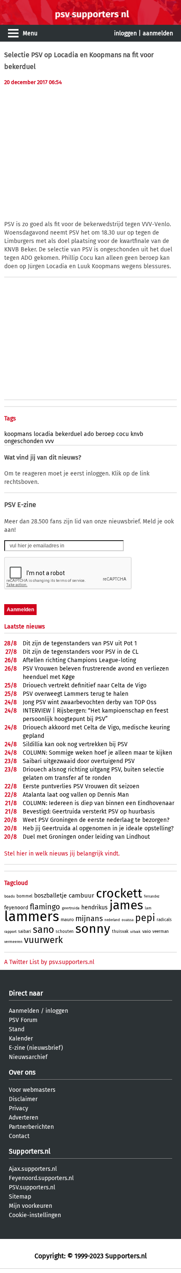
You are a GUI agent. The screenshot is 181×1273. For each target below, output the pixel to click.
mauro (67, 919)
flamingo (45, 906)
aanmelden (158, 33)
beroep (105, 434)
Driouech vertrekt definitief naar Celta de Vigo (84, 685)
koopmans (18, 434)
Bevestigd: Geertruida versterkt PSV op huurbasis (89, 811)
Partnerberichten (31, 1126)
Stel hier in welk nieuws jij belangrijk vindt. (62, 853)
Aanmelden (24, 1010)
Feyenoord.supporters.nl (41, 1178)
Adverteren (23, 1117)
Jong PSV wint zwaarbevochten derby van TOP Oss (90, 702)
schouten (65, 931)
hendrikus (94, 907)
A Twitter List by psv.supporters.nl (49, 962)
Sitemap (20, 1196)
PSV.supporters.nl (32, 1187)
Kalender (21, 1038)
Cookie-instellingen (35, 1215)
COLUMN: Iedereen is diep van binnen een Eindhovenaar (98, 803)
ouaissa (127, 920)
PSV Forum (23, 1020)
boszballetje (50, 895)
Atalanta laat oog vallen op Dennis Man (76, 794)
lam (148, 908)
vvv (49, 441)
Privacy (18, 1108)
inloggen (125, 33)
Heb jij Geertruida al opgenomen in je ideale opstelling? (98, 828)
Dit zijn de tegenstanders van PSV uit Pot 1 (80, 643)
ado (89, 434)
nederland (112, 920)
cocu (122, 434)
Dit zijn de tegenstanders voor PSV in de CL (80, 651)
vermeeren (13, 942)
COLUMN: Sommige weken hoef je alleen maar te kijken (97, 752)
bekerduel (68, 434)
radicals (164, 919)
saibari (24, 931)
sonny (92, 928)
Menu (30, 33)
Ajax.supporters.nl (33, 1169)
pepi (145, 918)
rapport (10, 932)
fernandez (152, 896)
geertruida (71, 908)
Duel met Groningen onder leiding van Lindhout (86, 836)
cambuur (81, 895)
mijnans (89, 918)
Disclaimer (23, 1099)
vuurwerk (43, 940)
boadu (9, 896)
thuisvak (120, 931)
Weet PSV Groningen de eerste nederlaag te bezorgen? (96, 820)
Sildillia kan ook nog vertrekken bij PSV (75, 744)
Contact (19, 1136)
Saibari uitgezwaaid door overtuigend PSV (79, 761)
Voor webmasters (32, 1089)
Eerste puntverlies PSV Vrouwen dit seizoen (81, 786)
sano (43, 929)
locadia (43, 434)
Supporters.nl (30, 1151)
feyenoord (16, 908)
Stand (16, 1029)
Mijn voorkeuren (30, 1206)
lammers (31, 916)
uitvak (135, 932)
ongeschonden (23, 441)
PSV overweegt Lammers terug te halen (75, 693)
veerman (160, 931)
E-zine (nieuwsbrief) (36, 1047)
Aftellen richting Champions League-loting (79, 660)
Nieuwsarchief (28, 1057)
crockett (119, 893)
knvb (136, 434)
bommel (24, 896)
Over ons (22, 1072)
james (126, 905)
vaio (146, 931)
